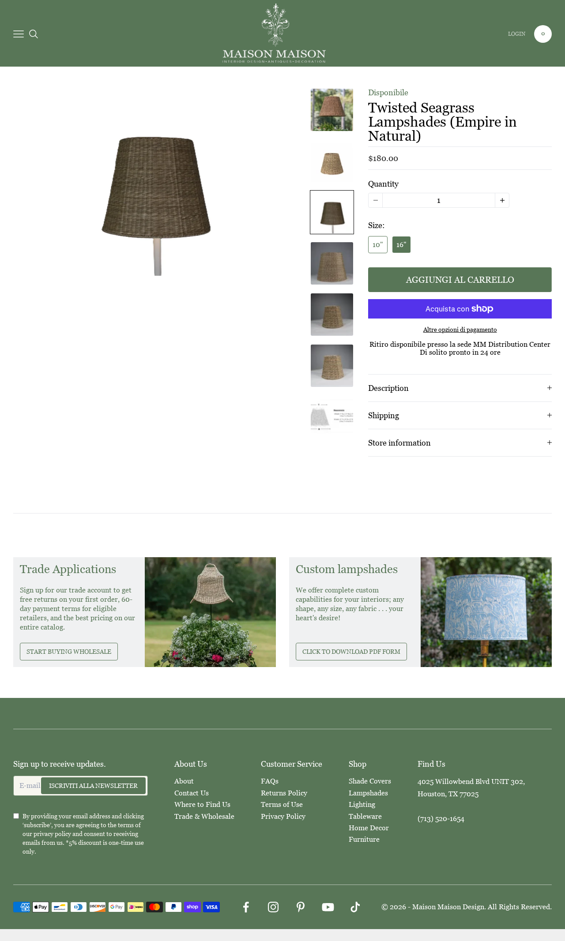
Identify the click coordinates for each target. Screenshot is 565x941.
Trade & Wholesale (204, 816)
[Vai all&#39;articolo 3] (332, 212)
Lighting (362, 804)
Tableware (365, 816)
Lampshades (368, 793)
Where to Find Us (202, 804)
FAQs (270, 781)
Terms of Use (282, 804)
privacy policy (52, 833)
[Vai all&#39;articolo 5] (332, 314)
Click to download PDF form (351, 651)
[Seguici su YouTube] (328, 907)
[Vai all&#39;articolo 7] (332, 417)
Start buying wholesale (68, 651)
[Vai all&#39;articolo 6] (332, 366)
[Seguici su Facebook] (245, 907)
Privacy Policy (283, 816)
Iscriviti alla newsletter (93, 785)
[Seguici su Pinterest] (300, 907)
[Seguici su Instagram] (273, 907)
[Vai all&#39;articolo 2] (332, 161)
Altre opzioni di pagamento (460, 329)
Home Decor (369, 828)
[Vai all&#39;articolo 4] (332, 263)
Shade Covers (370, 781)
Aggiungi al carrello (460, 280)
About (184, 781)
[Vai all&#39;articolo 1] (332, 110)
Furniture (364, 839)
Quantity (383, 183)
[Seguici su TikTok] (355, 907)
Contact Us (191, 793)
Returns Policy (284, 793)
